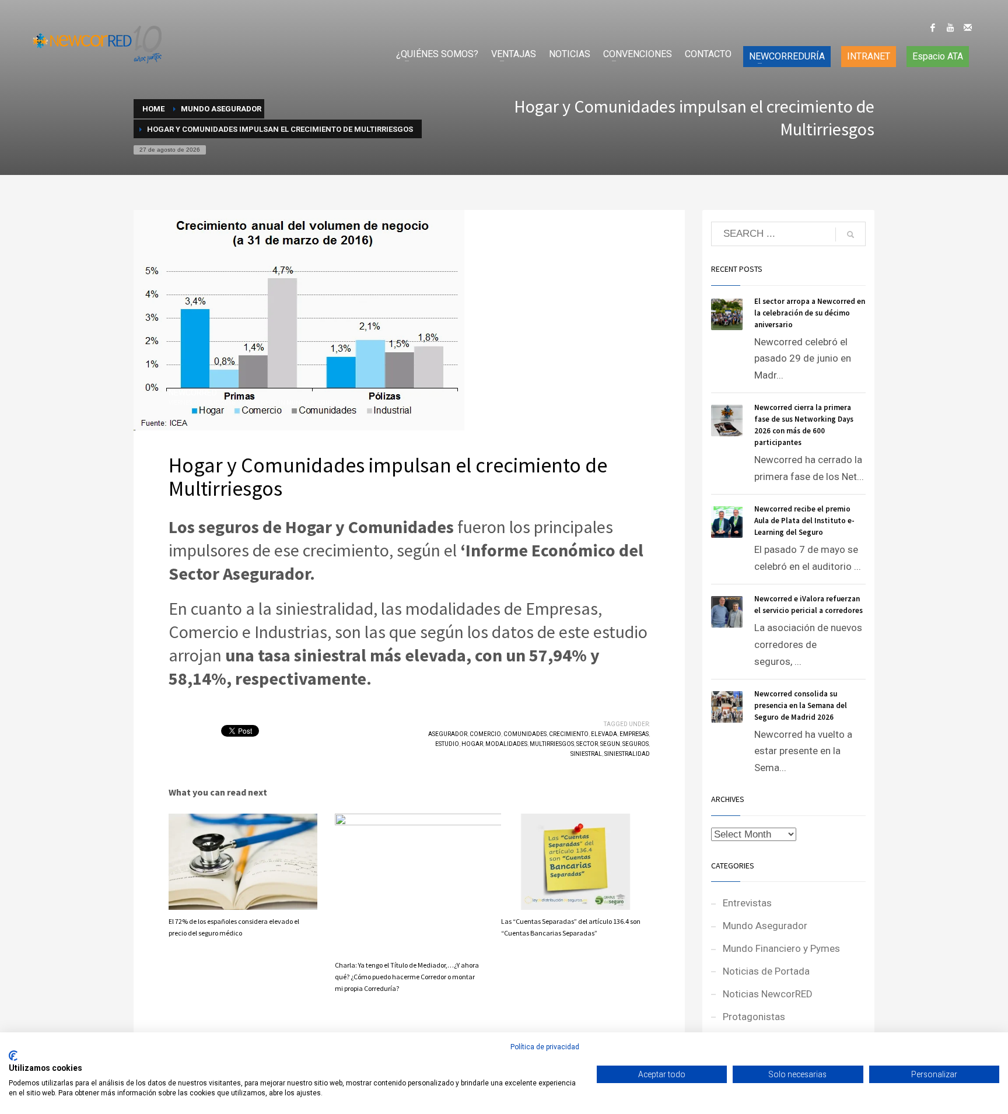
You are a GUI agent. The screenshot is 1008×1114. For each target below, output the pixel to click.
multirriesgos (552, 744)
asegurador (447, 734)
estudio (447, 744)
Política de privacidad (544, 1047)
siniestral (586, 754)
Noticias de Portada (766, 971)
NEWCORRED (193, 392)
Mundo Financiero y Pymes (781, 948)
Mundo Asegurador (317, 403)
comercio (485, 734)
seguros (635, 744)
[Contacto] (968, 27)
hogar (472, 744)
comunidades (525, 734)
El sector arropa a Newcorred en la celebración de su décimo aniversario (809, 313)
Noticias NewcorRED (768, 994)
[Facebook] (933, 27)
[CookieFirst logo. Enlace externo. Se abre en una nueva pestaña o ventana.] (13, 1055)
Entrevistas (747, 903)
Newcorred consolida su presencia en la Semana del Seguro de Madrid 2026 (800, 705)
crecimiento (569, 734)
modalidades (506, 744)
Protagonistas (754, 1016)
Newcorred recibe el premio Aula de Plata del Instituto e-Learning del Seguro (804, 520)
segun (610, 744)
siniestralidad (627, 754)
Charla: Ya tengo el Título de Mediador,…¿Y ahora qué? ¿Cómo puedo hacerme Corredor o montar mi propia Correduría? (407, 977)
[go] (850, 234)
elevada (604, 734)
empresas (634, 734)
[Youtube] (950, 27)
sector (587, 744)
